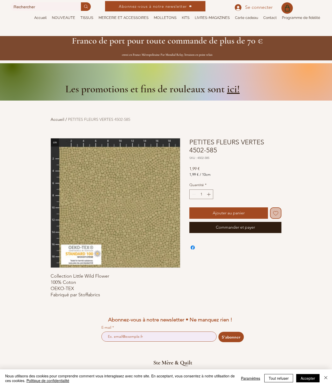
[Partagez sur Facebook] (193, 247)
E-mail (106, 327)
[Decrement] (193, 194)
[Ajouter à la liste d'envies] (275, 213)
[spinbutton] (201, 194)
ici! (233, 89)
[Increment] (209, 194)
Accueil (57, 119)
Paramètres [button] (250, 378)
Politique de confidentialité (47, 380)
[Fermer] (326, 378)
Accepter (308, 378)
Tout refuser (279, 378)
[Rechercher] (86, 6)
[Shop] (287, 8)
